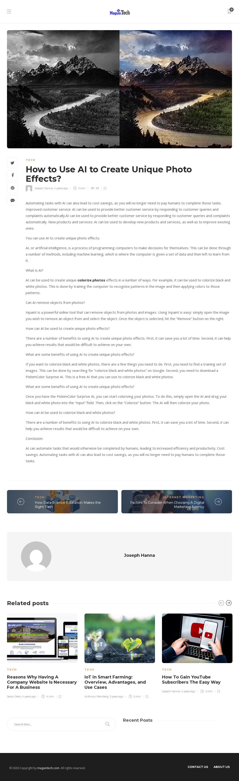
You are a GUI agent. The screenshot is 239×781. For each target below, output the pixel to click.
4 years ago (61, 188)
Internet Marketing (183, 497)
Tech (30, 160)
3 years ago (116, 696)
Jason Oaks (14, 696)
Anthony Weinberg (96, 696)
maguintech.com (48, 768)
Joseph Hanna (44, 188)
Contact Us (198, 767)
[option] (42, 655)
